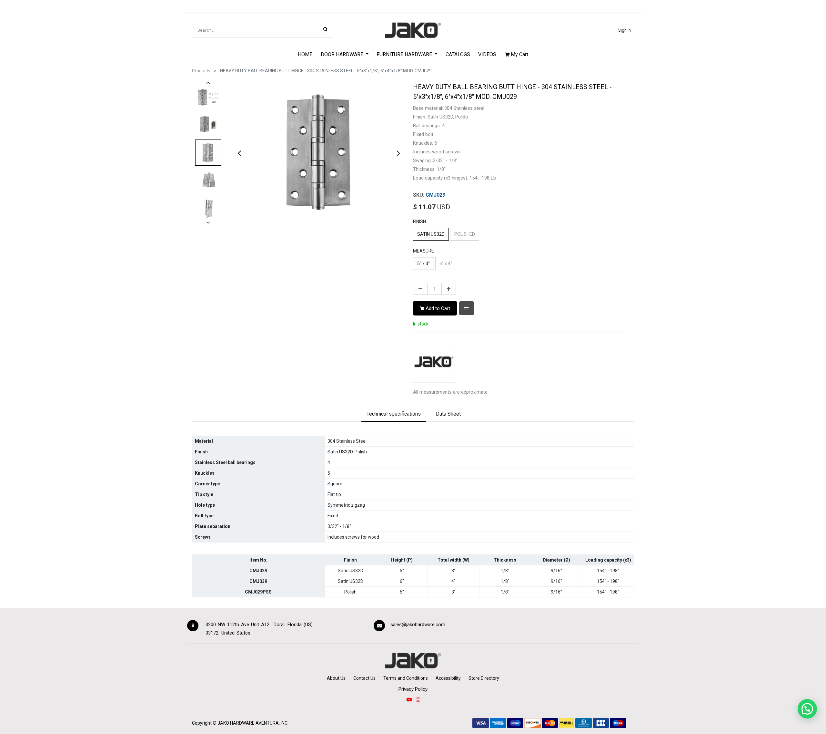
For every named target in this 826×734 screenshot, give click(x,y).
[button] (466, 308)
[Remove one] (420, 289)
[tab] (393, 414)
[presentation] (239, 153)
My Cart (518, 54)
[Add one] (448, 289)
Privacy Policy (413, 689)
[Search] (325, 29)
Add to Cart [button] (437, 308)
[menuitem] (305, 54)
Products (201, 70)
